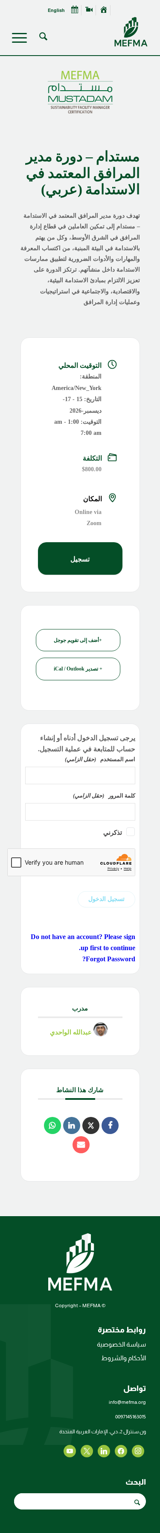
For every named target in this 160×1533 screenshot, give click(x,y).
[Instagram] (104, 1450)
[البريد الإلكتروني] (81, 1144)
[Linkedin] (71, 1125)
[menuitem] (104, 10)
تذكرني (112, 832)
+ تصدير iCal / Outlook (78, 669)
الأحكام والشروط (123, 1358)
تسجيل (80, 559)
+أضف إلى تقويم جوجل (78, 640)
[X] (121, 1450)
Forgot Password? (108, 959)
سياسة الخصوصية (121, 1344)
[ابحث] (42, 38)
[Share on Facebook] (110, 1125)
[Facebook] (138, 1450)
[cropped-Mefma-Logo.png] (93, 32)
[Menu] (22, 38)
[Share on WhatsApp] (52, 1125)
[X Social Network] (90, 1125)
